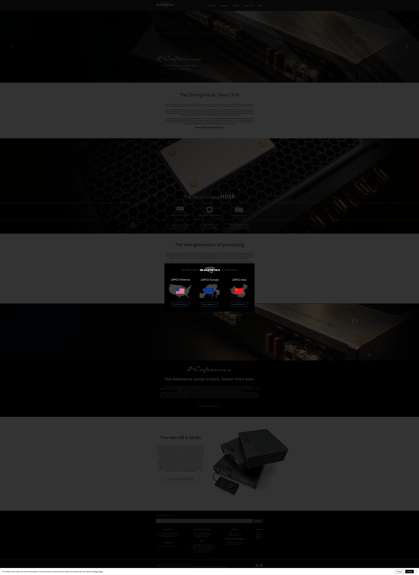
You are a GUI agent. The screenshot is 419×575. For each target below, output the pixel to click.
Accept (409, 571)
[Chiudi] (416, 571)
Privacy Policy (98, 571)
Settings (399, 571)
